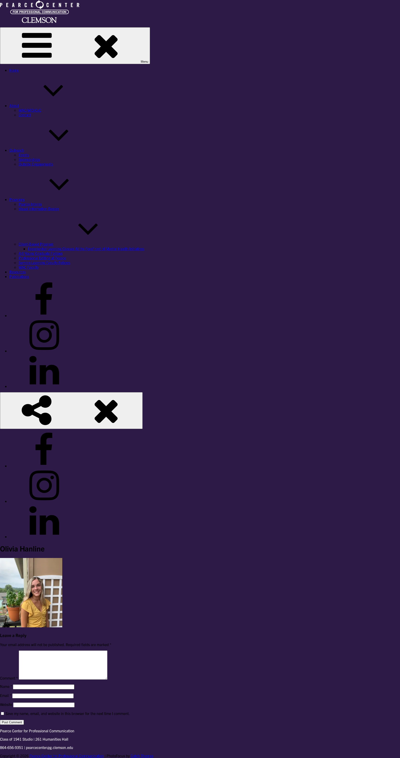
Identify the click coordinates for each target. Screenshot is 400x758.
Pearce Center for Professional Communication (66, 755)
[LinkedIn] (44, 386)
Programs (17, 199)
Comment (9, 678)
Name (6, 686)
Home (14, 70)
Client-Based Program (36, 244)
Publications (19, 276)
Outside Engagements (36, 164)
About (14, 105)
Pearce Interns (30, 204)
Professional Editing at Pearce (42, 258)
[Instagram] (44, 350)
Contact (25, 114)
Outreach (16, 150)
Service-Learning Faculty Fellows (44, 262)
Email (5, 695)
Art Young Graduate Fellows (40, 253)
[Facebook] (44, 315)
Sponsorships (29, 159)
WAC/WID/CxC (30, 110)
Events (24, 154)
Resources (17, 271)
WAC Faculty (28, 267)
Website (6, 704)
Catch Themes (142, 755)
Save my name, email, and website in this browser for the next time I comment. (68, 713)
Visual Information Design (39, 208)
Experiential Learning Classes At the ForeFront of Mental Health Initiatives (86, 248)
